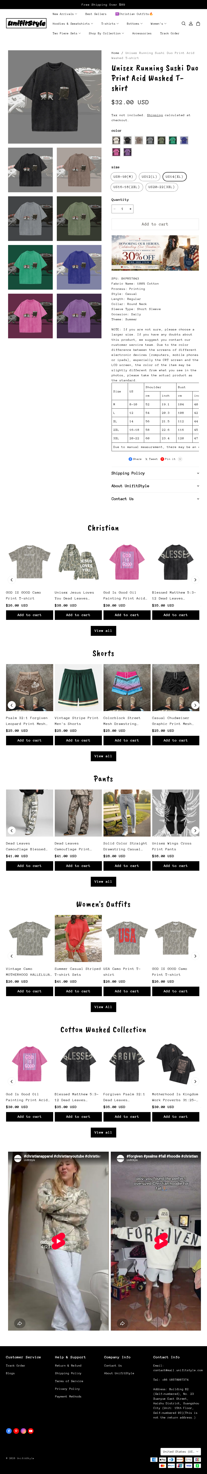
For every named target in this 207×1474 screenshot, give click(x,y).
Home (115, 53)
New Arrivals (63, 14)
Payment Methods (68, 1396)
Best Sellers (96, 14)
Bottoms (133, 23)
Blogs (10, 1373)
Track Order (170, 33)
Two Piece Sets (65, 33)
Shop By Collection (105, 33)
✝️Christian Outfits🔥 (134, 14)
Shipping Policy (68, 1373)
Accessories (142, 33)
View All (103, 1007)
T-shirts (108, 23)
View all (103, 631)
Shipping (155, 115)
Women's (157, 23)
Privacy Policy (67, 1388)
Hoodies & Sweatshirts (71, 23)
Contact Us (113, 1365)
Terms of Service (69, 1381)
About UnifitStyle (119, 1373)
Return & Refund (68, 1365)
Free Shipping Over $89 (103, 4)
